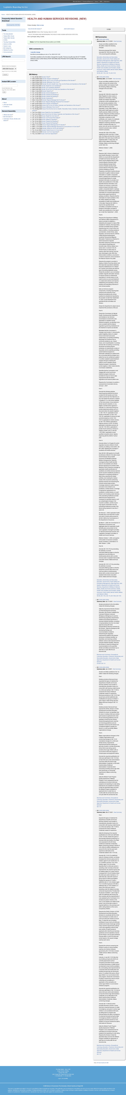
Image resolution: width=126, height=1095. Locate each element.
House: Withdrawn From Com (50, 107)
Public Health (106, 69)
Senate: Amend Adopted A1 (50, 93)
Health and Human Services (108, 66)
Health (118, 66)
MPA (101, 1)
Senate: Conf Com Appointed (50, 132)
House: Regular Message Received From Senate (55, 101)
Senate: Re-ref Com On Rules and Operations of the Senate (58, 89)
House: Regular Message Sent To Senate (54, 125)
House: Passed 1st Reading (50, 103)
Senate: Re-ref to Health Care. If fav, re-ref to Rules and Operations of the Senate (64, 84)
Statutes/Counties (8, 50)
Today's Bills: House (8, 36)
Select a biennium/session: (9, 66)
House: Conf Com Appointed (49, 133)
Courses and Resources (88, 1)
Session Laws (7, 46)
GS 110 (103, 663)
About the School (77, 1)
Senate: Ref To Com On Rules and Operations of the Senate (59, 80)
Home (3, 14)
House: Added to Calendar (49, 119)
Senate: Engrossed (47, 98)
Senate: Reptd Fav (47, 91)
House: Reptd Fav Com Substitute (50, 112)
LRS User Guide (7, 104)
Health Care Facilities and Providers (106, 67)
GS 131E (113, 73)
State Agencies (115, 60)
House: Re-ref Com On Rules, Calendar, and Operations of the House (60, 114)
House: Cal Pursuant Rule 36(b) (51, 117)
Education (99, 57)
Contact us (6, 106)
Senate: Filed (46, 77)
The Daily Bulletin (8, 34)
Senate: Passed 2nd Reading (50, 94)
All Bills (5, 40)
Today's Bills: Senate (8, 38)
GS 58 (98, 73)
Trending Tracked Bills (9, 42)
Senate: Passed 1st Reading (50, 78)
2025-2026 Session (69, 29)
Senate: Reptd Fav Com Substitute (51, 86)
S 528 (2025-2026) (104, 39)
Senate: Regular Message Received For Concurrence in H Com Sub (61, 126)
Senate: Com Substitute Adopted (51, 87)
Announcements (7, 52)
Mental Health (114, 69)
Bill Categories (7, 48)
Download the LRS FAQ (13, 25)
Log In (59, 1078)
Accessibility (65, 1078)
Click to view (40, 25)
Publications (106, 1)
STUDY (99, 663)
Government (106, 59)
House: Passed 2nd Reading (50, 121)
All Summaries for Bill (102, 1062)
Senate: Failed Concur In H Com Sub (52, 130)
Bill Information (8, 116)
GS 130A (113, 596)
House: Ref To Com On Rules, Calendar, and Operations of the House (61, 105)
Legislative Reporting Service (16, 7)
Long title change (35, 52)
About (5, 102)
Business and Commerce (103, 654)
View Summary (117, 41)
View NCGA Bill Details (35, 29)
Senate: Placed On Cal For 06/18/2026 (53, 128)
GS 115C (103, 73)
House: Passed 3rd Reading (50, 123)
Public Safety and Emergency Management (108, 59)
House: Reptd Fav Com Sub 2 (50, 116)
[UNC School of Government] (37, 1)
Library (96, 1)
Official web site (8, 114)
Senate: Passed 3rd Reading (50, 96)
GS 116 (108, 73)
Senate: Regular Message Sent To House (54, 100)
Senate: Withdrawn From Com (51, 82)
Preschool (111, 656)
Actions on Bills (7, 44)
